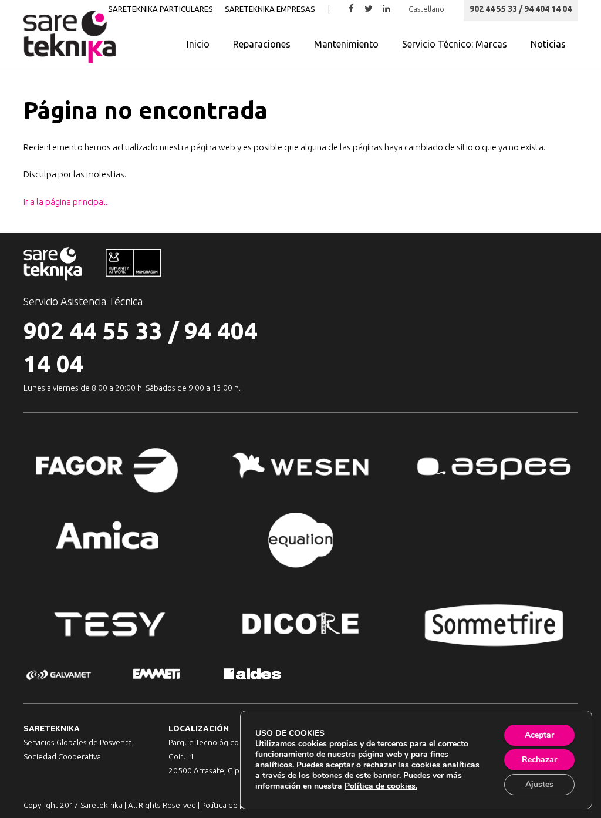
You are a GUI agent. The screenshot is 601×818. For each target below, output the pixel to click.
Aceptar (539, 734)
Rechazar (539, 759)
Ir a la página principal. (65, 202)
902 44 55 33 (93, 331)
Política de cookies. (381, 786)
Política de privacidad (238, 805)
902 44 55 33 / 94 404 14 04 (521, 9)
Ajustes (539, 784)
